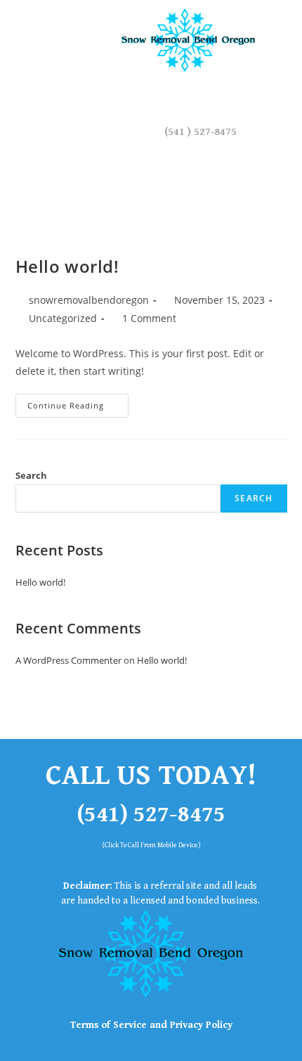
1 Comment (149, 318)
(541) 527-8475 (151, 815)
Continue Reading (78, 402)
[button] (37, 42)
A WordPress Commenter (68, 660)
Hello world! (67, 266)
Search (31, 475)
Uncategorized (63, 318)
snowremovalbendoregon (89, 300)
